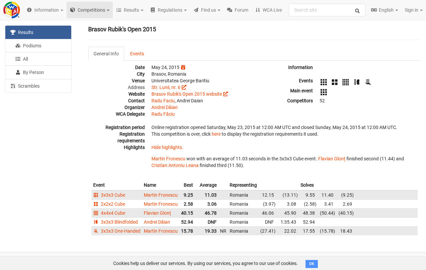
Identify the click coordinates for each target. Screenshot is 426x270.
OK (311, 264)
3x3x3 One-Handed (120, 231)
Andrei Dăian (164, 107)
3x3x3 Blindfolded (119, 222)
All (25, 59)
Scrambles (28, 86)
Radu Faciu (163, 100)
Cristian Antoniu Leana (175, 165)
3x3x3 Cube (112, 195)
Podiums (31, 45)
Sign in (412, 10)
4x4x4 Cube (112, 213)
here (216, 134)
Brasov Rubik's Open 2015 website (186, 94)
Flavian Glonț (331, 158)
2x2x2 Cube (112, 204)
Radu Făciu (163, 114)
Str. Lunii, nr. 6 (165, 87)
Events (137, 53)
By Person (33, 72)
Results (25, 32)
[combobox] (327, 10)
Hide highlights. (167, 147)
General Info (106, 53)
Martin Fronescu (168, 158)
